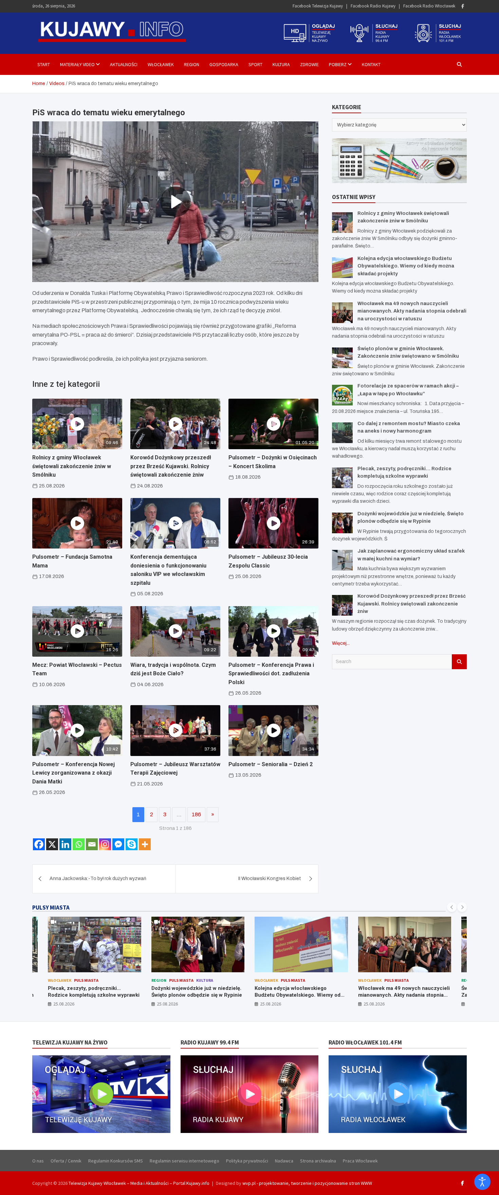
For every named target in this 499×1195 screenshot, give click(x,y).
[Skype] (131, 844)
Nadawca (284, 1161)
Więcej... (341, 643)
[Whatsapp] (79, 844)
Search (459, 661)
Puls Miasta (86, 980)
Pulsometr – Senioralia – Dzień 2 (270, 764)
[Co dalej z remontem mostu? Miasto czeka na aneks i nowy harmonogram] (342, 432)
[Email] (92, 844)
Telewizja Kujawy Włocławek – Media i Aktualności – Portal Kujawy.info (139, 1183)
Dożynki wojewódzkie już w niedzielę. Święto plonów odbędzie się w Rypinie (196, 991)
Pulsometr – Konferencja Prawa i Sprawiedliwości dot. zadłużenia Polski (271, 673)
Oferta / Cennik (66, 1161)
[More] (145, 844)
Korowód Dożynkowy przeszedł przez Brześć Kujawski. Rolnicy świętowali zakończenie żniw (170, 466)
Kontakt (371, 64)
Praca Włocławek (360, 1161)
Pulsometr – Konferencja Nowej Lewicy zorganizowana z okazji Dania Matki (73, 773)
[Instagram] (105, 844)
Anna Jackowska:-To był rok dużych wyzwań (98, 878)
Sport (255, 64)
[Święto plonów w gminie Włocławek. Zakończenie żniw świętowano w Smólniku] (342, 357)
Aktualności (123, 64)
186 (196, 814)
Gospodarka (223, 64)
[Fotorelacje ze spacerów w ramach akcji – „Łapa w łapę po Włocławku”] (342, 395)
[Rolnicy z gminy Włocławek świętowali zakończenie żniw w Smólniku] (342, 222)
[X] (52, 844)
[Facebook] (463, 6)
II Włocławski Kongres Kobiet (269, 878)
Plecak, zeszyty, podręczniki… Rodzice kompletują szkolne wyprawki (94, 991)
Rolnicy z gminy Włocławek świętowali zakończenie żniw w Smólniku (71, 466)
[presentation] (452, 907)
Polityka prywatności (247, 1161)
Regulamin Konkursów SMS (115, 1161)
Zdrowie (309, 64)
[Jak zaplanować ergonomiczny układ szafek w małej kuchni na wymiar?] (342, 560)
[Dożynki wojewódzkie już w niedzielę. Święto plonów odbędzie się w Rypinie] (342, 523)
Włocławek (161, 64)
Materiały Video (77, 64)
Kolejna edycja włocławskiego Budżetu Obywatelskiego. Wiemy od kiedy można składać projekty (405, 266)
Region (191, 64)
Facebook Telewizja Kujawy (318, 6)
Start (43, 64)
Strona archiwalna (318, 1161)
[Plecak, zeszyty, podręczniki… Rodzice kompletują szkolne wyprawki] (342, 477)
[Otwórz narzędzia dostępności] (482, 1182)
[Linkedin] (65, 844)
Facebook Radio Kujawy (373, 6)
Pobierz (338, 64)
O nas (38, 1161)
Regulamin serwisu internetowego (184, 1161)
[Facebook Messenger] (118, 844)
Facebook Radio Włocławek (429, 6)
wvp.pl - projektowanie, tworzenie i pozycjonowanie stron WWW (307, 1183)
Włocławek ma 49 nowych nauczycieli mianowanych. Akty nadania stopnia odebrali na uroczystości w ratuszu (411, 311)
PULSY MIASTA (51, 907)
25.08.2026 (63, 1004)
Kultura (281, 64)
